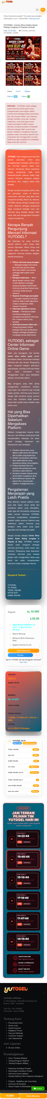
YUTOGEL (12, 30)
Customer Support (15, 1035)
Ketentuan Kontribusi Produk (19, 1068)
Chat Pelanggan (30, 743)
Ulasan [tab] (25, 96)
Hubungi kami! (34, 18)
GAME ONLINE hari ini (23, 772)
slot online (23, 767)
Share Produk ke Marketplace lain (21, 1086)
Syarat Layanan (14, 1028)
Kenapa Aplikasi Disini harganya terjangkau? (25, 1076)
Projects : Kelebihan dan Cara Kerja (22, 1081)
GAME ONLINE (23, 761)
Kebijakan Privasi (15, 1030)
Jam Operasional (15, 1038)
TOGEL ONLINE (23, 749)
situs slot (23, 755)
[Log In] (42, 10)
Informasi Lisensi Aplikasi (18, 1073)
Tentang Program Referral (18, 1060)
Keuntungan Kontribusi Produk (20, 1071)
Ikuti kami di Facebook (17, 1084)
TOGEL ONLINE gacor (23, 780)
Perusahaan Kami (15, 1022)
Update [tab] (27, 91)
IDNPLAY (12, 678)
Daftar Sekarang (23, 650)
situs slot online (23, 791)
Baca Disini (23, 662)
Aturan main (13, 1025)
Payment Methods (15, 1033)
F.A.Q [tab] (18, 91)
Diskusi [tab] (12, 96)
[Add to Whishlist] (36, 655)
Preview (20, 655)
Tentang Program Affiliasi (18, 1063)
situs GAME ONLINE (23, 785)
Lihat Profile (17, 743)
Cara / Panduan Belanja (17, 1058)
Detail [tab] (9, 91)
